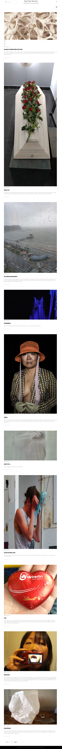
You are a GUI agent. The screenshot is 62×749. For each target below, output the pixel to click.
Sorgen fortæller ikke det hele (13, 49)
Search (5, 1)
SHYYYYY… (7, 464)
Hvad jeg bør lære (9, 552)
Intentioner (7, 728)
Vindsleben (7, 323)
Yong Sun (7, 46)
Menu (56, 1)
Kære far (6, 190)
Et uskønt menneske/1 (10, 276)
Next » (15, 742)
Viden (5, 417)
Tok (5, 618)
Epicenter (7, 674)
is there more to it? (7, 57)
